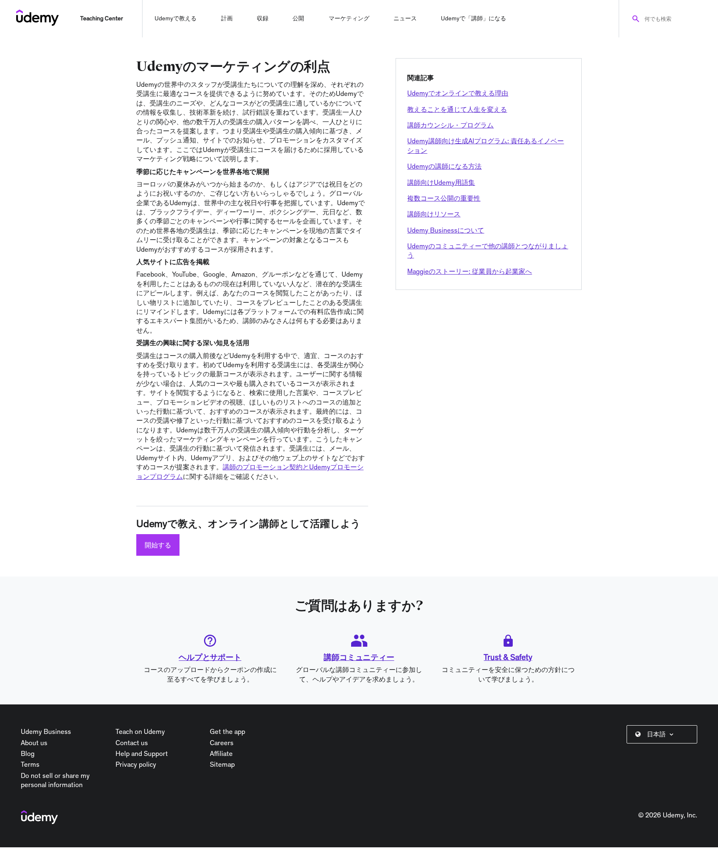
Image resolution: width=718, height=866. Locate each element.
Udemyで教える (176, 18)
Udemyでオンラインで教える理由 (457, 93)
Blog (27, 753)
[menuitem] (663, 734)
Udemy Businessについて (445, 230)
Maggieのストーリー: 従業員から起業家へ (469, 271)
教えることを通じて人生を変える (457, 109)
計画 (227, 18)
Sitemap (222, 764)
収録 (262, 18)
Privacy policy (136, 764)
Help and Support (142, 753)
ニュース (405, 18)
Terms (30, 764)
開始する (158, 545)
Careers (222, 742)
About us (34, 742)
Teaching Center (101, 18)
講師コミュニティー (359, 657)
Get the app (227, 731)
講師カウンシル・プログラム (450, 125)
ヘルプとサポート (210, 657)
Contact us (132, 742)
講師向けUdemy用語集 (441, 182)
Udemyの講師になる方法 (444, 166)
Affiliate (221, 753)
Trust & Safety (508, 657)
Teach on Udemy (140, 731)
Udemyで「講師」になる (473, 18)
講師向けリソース (433, 214)
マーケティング (349, 18)
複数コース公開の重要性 (443, 198)
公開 (298, 18)
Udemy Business (46, 731)
